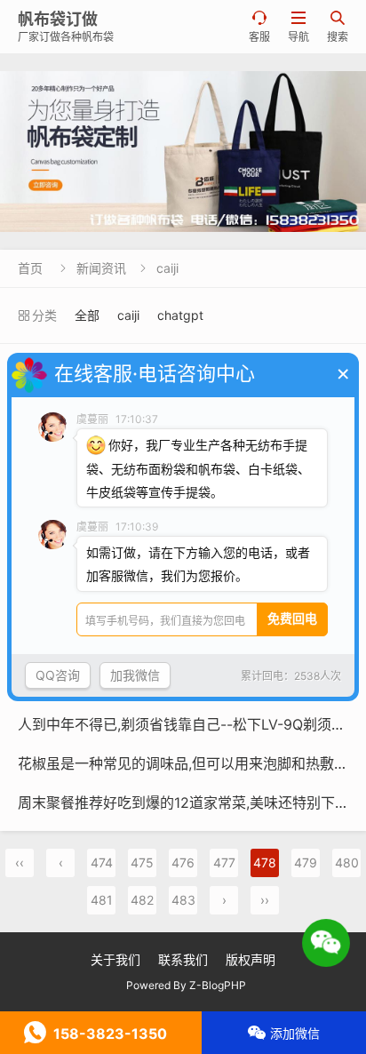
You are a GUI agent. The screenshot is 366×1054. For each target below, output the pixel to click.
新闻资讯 (101, 267)
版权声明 (250, 959)
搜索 (337, 27)
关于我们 (115, 959)
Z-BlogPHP (217, 985)
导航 (298, 27)
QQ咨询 (58, 675)
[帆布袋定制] (183, 151)
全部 (87, 315)
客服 (259, 27)
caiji (167, 267)
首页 (30, 267)
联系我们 (183, 959)
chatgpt (180, 315)
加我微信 (135, 675)
